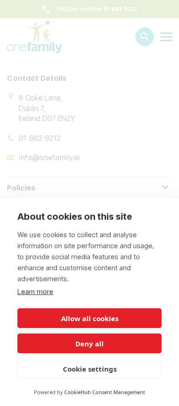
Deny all (89, 343)
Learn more (35, 291)
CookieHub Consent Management (104, 392)
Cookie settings (90, 368)
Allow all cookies (89, 318)
